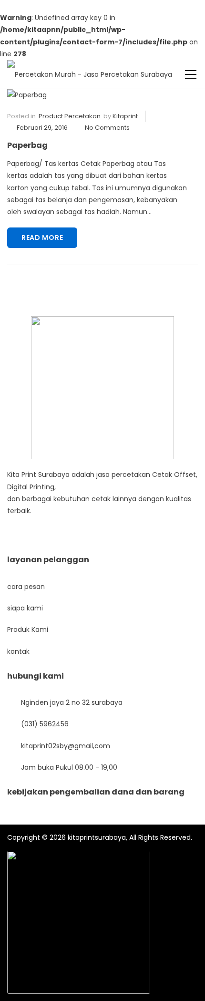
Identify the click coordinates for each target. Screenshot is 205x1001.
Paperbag (27, 145)
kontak (18, 651)
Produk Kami (27, 629)
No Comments (107, 127)
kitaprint (125, 116)
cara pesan (26, 586)
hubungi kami (35, 676)
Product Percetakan (70, 116)
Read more (42, 237)
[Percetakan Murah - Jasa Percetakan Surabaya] (89, 69)
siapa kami (25, 608)
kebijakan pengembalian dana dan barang (95, 791)
